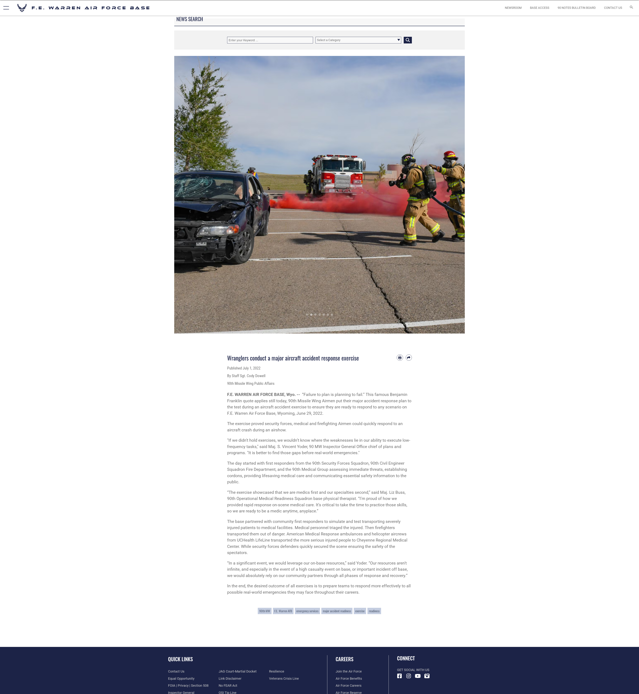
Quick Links (180, 659)
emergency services (307, 611)
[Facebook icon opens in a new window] (399, 676)
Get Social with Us (413, 670)
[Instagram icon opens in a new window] (408, 676)
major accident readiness (337, 611)
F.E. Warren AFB (283, 611)
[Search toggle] (631, 8)
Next (450, 195)
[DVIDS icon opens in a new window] (427, 676)
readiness (374, 611)
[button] (5, 8)
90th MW (264, 611)
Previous (188, 195)
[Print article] (400, 357)
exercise (360, 611)
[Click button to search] (408, 40)
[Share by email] (409, 357)
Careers (344, 659)
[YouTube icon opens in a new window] (417, 676)
